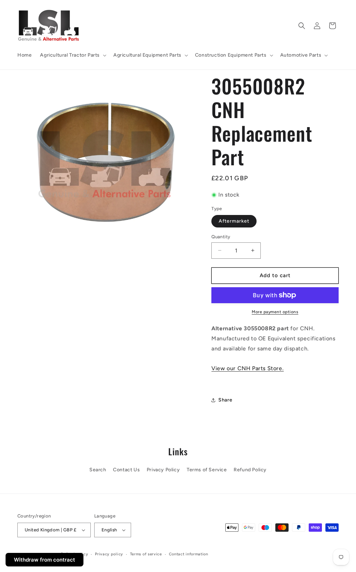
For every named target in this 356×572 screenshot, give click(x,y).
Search (97, 470)
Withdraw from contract (44, 559)
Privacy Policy (163, 470)
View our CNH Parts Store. (247, 368)
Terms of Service (207, 470)
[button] (72, 55)
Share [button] (225, 400)
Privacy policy (109, 554)
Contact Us (126, 470)
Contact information (188, 554)
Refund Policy (250, 470)
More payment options (275, 311)
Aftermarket (234, 221)
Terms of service (146, 554)
